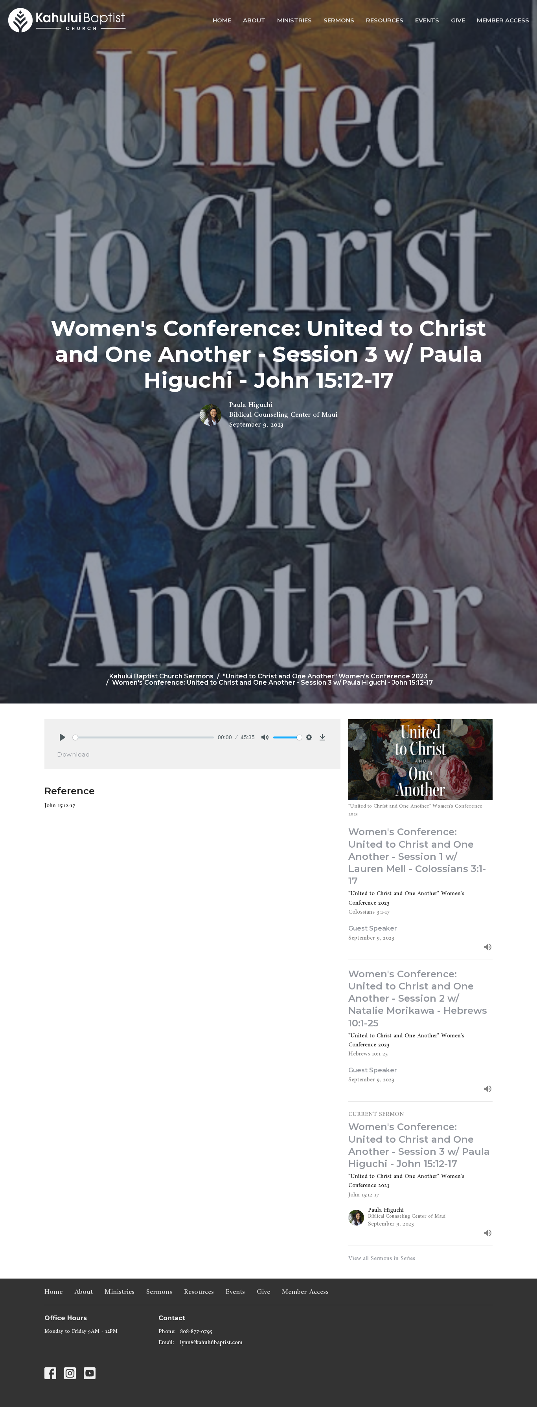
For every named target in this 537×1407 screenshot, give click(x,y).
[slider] (143, 737)
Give (458, 20)
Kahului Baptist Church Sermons (161, 676)
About (254, 20)
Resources (384, 20)
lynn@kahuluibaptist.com (211, 1342)
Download (73, 754)
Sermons (339, 20)
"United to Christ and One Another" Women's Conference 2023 (325, 676)
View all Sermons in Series (381, 1258)
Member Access (503, 20)
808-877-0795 (196, 1331)
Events (427, 20)
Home (222, 20)
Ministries (294, 20)
